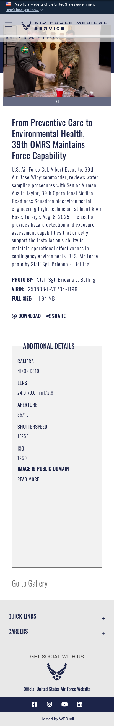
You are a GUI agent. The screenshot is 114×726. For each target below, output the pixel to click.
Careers (18, 631)
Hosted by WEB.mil (57, 719)
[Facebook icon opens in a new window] (34, 704)
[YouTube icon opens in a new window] (64, 704)
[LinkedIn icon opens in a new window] (80, 704)
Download (29, 315)
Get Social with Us (57, 656)
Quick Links (22, 616)
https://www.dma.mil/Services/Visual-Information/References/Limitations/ (51, 557)
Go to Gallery (30, 583)
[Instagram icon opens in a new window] (49, 704)
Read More (29, 479)
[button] (25, 10)
